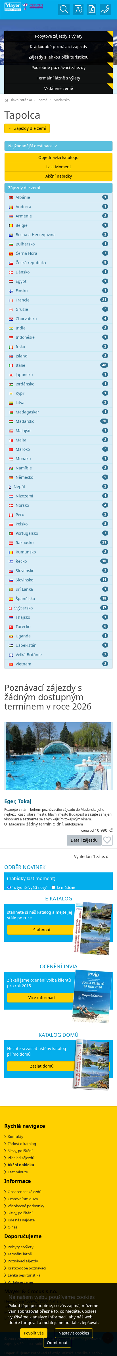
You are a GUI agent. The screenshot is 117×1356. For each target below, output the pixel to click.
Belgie (61, 225)
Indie (61, 328)
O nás (12, 1227)
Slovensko (61, 570)
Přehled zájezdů (21, 1157)
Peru (61, 514)
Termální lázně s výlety (58, 78)
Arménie (61, 216)
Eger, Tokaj (17, 801)
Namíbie (61, 468)
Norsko (61, 505)
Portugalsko (61, 533)
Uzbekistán (61, 645)
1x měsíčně (65, 887)
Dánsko (61, 272)
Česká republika (61, 262)
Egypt (61, 281)
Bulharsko (61, 244)
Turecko (61, 626)
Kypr (61, 393)
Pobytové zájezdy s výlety (58, 36)
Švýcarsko (60, 608)
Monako (61, 458)
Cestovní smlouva (23, 1198)
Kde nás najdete (21, 1220)
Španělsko (61, 598)
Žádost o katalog (22, 1143)
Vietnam (61, 664)
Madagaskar (61, 412)
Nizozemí (61, 496)
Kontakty (15, 1136)
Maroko (61, 449)
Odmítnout (57, 1342)
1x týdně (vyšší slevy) (29, 887)
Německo (61, 477)
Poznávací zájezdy (23, 1261)
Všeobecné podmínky (26, 1205)
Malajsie (61, 430)
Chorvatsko (61, 318)
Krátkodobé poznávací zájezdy (58, 46)
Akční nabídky (58, 176)
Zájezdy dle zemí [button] (29, 128)
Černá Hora (61, 253)
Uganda (61, 636)
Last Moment (58, 166)
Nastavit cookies (73, 1333)
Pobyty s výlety (21, 1246)
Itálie (61, 365)
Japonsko (61, 374)
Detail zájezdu (84, 840)
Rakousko (61, 542)
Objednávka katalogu (58, 157)
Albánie (61, 197)
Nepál (60, 486)
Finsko (61, 290)
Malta (61, 440)
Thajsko (61, 617)
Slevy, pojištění (20, 1150)
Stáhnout (42, 929)
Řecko (61, 561)
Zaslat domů (42, 1066)
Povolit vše (34, 1333)
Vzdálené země (58, 88)
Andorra (61, 206)
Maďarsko (61, 421)
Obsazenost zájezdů (24, 1191)
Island (61, 356)
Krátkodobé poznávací (27, 1268)
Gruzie (61, 309)
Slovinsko (61, 580)
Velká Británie (61, 654)
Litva (61, 402)
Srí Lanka (61, 589)
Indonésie (61, 337)
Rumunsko (61, 552)
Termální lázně (20, 1253)
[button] (58, 146)
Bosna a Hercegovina (61, 234)
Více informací (41, 997)
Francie (61, 300)
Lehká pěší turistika (24, 1275)
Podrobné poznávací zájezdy (58, 67)
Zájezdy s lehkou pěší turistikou (59, 57)
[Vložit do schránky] (107, 840)
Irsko (61, 346)
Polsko (61, 524)
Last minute (18, 1171)
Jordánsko (61, 384)
